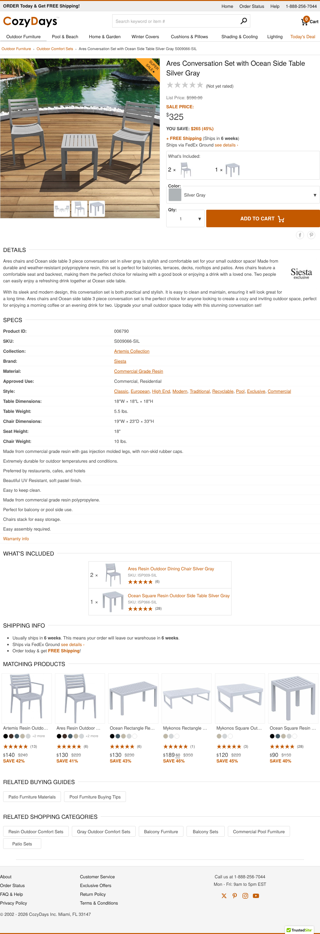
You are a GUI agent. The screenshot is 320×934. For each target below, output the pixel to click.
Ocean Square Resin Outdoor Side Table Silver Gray (179, 595)
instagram (245, 896)
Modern (179, 391)
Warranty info (16, 538)
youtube (256, 896)
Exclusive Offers (95, 885)
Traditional (200, 391)
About (6, 876)
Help (275, 6)
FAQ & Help (11, 894)
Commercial (279, 391)
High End (161, 391)
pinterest (235, 896)
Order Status (251, 6)
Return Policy (93, 894)
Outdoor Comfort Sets (55, 49)
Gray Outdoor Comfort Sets (103, 831)
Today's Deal (302, 36)
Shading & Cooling (240, 36)
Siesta (120, 361)
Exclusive (256, 391)
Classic (121, 391)
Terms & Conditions (99, 903)
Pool (240, 391)
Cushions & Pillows (189, 36)
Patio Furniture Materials (32, 796)
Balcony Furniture (161, 831)
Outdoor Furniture (23, 36)
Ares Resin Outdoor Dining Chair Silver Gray (171, 568)
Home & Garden (105, 36)
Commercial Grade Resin (138, 371)
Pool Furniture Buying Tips (95, 796)
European (140, 391)
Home (227, 6)
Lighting (275, 36)
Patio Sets (22, 843)
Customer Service (97, 876)
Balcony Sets (205, 831)
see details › (226, 144)
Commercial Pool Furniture (259, 831)
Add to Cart (258, 218)
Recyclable (222, 391)
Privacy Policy (13, 903)
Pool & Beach (65, 36)
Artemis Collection (131, 351)
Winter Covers (145, 36)
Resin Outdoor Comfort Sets (35, 831)
